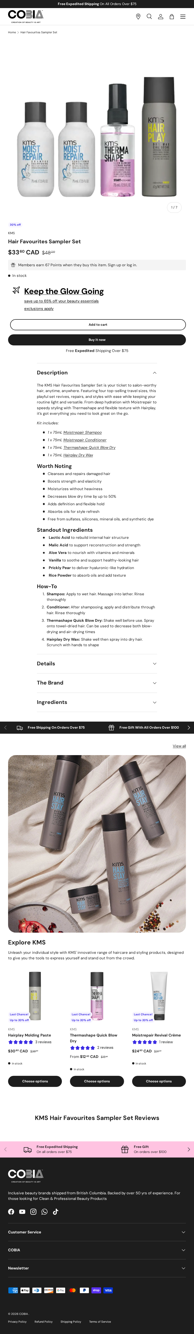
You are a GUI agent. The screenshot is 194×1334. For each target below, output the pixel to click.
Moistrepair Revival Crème (156, 1035)
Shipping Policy (71, 1321)
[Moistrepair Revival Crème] (159, 996)
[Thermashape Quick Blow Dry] (97, 996)
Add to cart (98, 324)
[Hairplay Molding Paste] (35, 996)
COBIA (24, 1314)
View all (179, 746)
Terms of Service (100, 1321)
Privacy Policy (17, 1321)
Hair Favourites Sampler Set (38, 32)
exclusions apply (39, 308)
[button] (171, 16)
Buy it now (97, 340)
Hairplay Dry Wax (78, 455)
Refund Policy (44, 1321)
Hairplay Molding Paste (29, 1035)
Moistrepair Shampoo (82, 432)
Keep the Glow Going (64, 291)
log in (131, 265)
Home (12, 32)
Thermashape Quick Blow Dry (89, 447)
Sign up (114, 265)
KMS (11, 233)
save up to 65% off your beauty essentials (61, 301)
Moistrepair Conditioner (85, 439)
